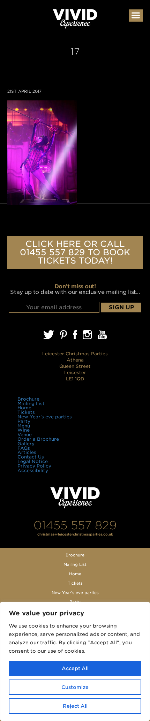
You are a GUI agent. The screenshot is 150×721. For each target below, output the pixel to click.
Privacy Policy (34, 466)
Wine (23, 430)
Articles (26, 452)
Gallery (26, 443)
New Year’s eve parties (44, 416)
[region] (75, 661)
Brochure (28, 399)
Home (24, 407)
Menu (23, 425)
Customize (75, 687)
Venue (24, 434)
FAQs (23, 448)
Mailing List (31, 403)
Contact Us (30, 457)
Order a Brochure (38, 439)
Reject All (75, 706)
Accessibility (32, 470)
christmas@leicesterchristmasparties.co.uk (75, 534)
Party (23, 421)
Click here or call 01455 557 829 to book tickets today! (75, 252)
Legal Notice (32, 461)
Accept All (75, 668)
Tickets (26, 412)
